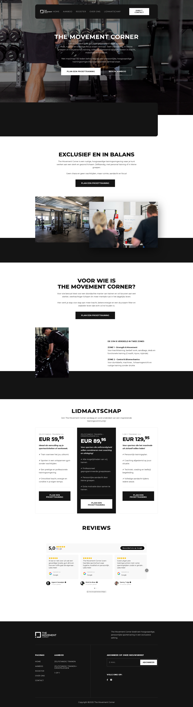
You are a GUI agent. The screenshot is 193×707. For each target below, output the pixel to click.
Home (56, 11)
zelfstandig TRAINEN (65, 662)
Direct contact (139, 11)
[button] (46, 570)
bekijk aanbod (117, 71)
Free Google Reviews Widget (97, 591)
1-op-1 (57, 673)
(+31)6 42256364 (50, 121)
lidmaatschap (112, 11)
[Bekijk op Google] (48, 583)
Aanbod (39, 666)
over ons (40, 676)
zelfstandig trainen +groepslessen (65, 667)
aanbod (67, 11)
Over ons (95, 11)
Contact (39, 680)
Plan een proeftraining (81, 71)
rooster (81, 11)
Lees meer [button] (53, 568)
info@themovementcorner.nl (58, 117)
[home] (46, 11)
